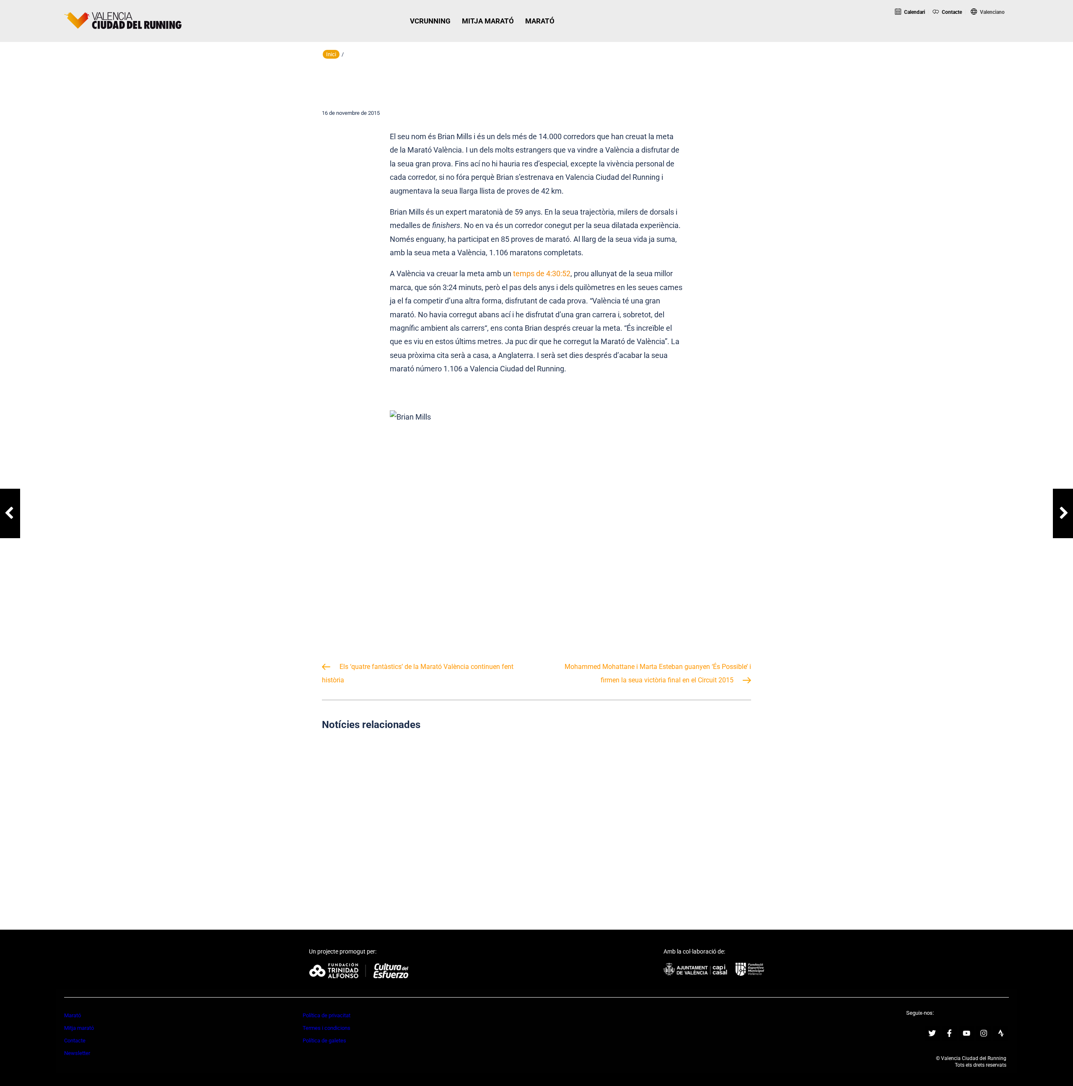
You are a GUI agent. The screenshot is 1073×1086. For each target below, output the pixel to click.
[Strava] (1000, 1033)
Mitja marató (79, 1028)
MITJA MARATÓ (488, 21)
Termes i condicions (326, 1028)
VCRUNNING (430, 21)
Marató (72, 1015)
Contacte (951, 12)
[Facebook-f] (949, 1033)
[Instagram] (983, 1033)
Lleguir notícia (389, 856)
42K (989, 35)
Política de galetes (324, 1040)
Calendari (914, 12)
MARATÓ (540, 21)
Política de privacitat (326, 1015)
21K (955, 35)
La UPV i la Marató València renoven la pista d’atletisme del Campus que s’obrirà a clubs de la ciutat (537, 816)
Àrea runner (1027, 35)
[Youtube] (966, 1033)
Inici (331, 54)
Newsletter (77, 1053)
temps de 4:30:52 (541, 273)
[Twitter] (932, 1033)
